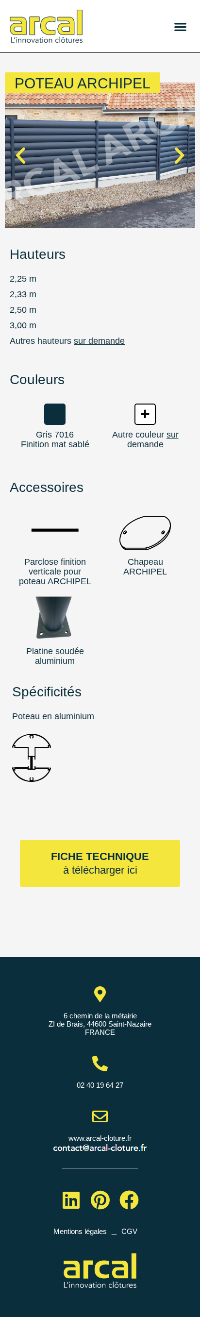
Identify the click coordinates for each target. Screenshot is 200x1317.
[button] (180, 26)
